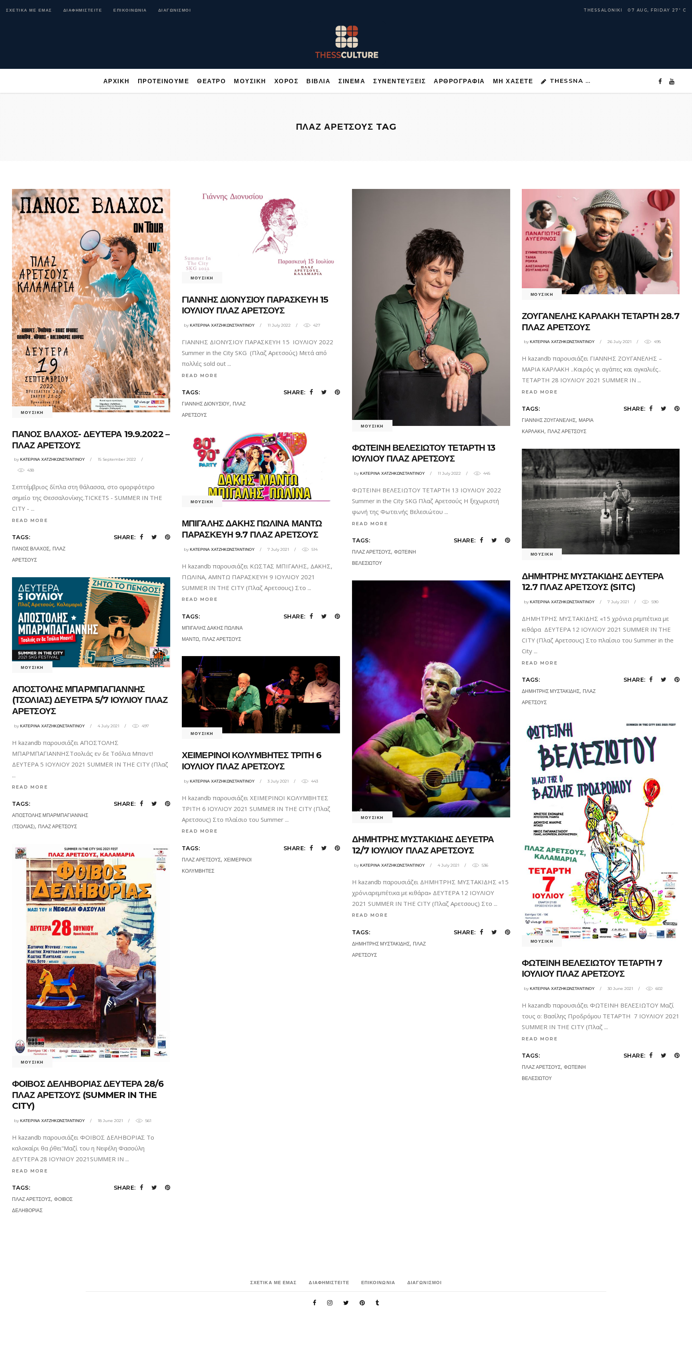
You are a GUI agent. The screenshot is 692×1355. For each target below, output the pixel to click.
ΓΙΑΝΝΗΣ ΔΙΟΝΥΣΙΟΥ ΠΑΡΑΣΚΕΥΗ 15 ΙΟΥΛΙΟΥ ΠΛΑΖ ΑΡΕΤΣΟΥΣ (255, 305)
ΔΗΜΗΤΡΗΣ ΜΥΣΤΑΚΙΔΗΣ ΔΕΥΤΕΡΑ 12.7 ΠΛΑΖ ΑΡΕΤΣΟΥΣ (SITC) (593, 582)
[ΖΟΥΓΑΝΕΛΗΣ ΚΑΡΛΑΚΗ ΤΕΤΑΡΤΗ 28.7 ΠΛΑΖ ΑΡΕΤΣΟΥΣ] (601, 241)
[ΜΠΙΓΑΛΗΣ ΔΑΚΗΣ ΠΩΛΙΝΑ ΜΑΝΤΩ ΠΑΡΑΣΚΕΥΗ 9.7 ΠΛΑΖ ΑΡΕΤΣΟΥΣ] (261, 467)
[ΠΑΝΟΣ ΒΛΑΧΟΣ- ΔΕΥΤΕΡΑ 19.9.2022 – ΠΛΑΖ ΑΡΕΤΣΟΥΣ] (91, 300)
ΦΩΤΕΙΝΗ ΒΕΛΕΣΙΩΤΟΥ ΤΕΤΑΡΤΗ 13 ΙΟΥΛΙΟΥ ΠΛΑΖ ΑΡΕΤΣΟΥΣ (423, 453)
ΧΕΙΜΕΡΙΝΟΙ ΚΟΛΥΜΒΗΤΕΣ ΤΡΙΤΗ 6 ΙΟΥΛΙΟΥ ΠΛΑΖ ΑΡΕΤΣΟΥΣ (251, 761)
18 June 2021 (110, 1120)
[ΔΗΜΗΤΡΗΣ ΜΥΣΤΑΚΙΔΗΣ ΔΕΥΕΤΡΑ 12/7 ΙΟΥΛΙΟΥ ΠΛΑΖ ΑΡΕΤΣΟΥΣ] (431, 698)
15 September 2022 (117, 459)
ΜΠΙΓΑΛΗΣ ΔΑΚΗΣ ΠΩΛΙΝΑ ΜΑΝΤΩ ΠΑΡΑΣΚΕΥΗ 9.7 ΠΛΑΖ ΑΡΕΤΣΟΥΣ (252, 529)
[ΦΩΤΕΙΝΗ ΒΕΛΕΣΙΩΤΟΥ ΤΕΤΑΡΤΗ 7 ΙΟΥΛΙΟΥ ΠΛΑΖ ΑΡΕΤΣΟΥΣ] (601, 830)
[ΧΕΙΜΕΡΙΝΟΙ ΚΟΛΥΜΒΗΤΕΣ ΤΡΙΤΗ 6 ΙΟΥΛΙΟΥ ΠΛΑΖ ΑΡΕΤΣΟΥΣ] (261, 694)
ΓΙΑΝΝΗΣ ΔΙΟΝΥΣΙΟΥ (205, 404)
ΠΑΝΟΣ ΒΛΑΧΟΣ (30, 549)
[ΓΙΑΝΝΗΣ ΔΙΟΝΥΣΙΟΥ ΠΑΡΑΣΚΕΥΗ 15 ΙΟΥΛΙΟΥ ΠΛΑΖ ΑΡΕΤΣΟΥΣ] (261, 233)
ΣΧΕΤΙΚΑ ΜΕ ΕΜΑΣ (29, 10)
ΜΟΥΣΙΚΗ (32, 412)
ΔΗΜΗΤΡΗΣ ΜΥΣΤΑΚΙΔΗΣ (550, 691)
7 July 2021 (278, 549)
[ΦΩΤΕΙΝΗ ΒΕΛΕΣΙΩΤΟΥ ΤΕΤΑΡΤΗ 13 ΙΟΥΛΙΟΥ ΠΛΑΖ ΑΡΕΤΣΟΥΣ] (431, 307)
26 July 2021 (620, 341)
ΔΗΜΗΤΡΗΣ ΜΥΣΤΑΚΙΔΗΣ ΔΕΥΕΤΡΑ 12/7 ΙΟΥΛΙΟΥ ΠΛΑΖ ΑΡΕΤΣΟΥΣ (423, 845)
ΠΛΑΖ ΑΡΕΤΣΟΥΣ (371, 552)
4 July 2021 (108, 726)
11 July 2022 (279, 325)
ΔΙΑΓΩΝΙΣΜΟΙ (174, 10)
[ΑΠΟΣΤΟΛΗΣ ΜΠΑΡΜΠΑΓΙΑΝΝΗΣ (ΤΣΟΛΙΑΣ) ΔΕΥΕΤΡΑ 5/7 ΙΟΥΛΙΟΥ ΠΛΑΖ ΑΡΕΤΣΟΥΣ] (91, 622)
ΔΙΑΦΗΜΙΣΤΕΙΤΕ (83, 10)
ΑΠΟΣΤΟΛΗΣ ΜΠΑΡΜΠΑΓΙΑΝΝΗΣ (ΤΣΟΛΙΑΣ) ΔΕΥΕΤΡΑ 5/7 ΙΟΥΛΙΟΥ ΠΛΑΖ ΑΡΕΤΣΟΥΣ (89, 700)
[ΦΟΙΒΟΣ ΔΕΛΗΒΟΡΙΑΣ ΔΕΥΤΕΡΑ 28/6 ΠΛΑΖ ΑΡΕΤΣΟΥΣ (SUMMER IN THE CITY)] (91, 953)
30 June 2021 (620, 988)
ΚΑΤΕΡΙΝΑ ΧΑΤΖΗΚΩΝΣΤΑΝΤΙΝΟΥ (52, 459)
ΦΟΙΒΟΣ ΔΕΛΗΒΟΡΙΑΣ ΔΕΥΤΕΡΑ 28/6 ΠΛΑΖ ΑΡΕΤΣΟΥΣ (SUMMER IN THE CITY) (88, 1094)
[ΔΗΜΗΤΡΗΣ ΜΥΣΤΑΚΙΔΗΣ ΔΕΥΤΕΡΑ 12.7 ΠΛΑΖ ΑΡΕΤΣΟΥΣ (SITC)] (601, 501)
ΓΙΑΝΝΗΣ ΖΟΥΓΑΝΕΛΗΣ (548, 420)
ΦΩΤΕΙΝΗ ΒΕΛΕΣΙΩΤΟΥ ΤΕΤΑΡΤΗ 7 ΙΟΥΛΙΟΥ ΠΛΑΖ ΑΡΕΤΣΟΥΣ (592, 969)
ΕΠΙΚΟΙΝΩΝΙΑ (130, 10)
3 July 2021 (278, 781)
